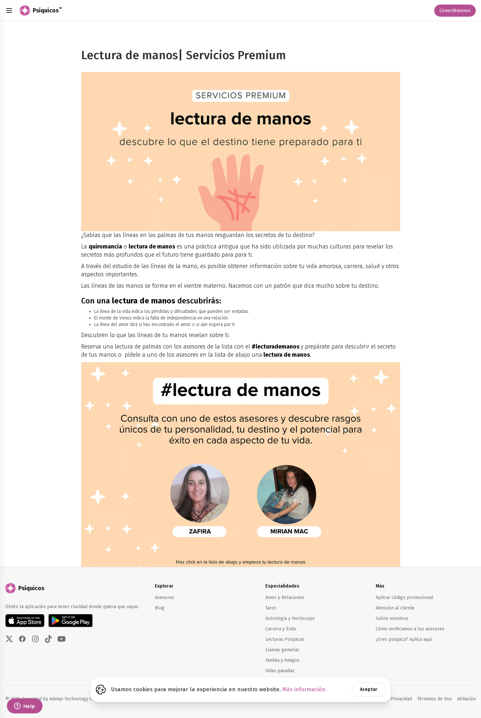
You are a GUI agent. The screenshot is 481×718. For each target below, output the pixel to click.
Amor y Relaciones (284, 597)
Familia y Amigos (282, 660)
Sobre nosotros (392, 618)
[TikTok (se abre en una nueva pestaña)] (48, 639)
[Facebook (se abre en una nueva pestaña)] (22, 639)
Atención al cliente (395, 608)
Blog (160, 608)
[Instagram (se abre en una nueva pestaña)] (35, 639)
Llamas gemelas (282, 650)
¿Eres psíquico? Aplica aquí (404, 639)
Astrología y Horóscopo (290, 618)
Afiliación (466, 699)
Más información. (304, 689)
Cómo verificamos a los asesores (410, 629)
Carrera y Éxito (280, 629)
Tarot (270, 608)
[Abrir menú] (9, 10)
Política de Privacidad (389, 699)
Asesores (164, 597)
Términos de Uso (434, 699)
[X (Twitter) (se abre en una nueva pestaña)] (9, 639)
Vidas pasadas (279, 671)
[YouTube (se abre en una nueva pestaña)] (61, 639)
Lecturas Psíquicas (284, 639)
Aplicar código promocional (404, 597)
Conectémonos (455, 10)
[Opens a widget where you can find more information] (25, 706)
